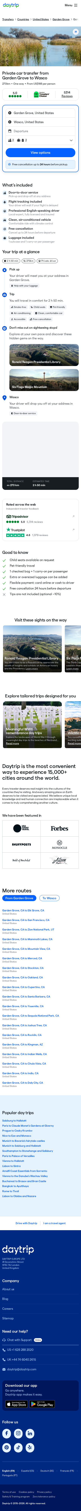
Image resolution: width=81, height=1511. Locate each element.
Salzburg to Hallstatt (14, 1120)
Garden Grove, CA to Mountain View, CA (26, 948)
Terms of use (9, 1492)
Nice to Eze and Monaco (16, 1135)
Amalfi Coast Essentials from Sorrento (24, 1170)
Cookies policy (26, 1492)
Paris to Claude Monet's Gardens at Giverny (28, 1125)
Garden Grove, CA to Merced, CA (22, 958)
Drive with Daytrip (26, 1223)
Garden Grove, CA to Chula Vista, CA (24, 1063)
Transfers (8, 19)
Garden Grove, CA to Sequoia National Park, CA (30, 1015)
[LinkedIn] (30, 1433)
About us (8, 1289)
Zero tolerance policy (44, 1496)
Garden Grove (61, 19)
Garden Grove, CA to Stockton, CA (23, 967)
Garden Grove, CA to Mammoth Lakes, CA (27, 939)
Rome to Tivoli (10, 1191)
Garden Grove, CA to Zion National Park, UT (28, 929)
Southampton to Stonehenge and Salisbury (27, 1150)
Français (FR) (67, 1471)
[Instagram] (18, 1433)
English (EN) (8, 1471)
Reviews (67, 96)
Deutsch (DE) (47, 1471)
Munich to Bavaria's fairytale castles (23, 1140)
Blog (5, 1298)
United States (41, 19)
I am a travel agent (54, 1223)
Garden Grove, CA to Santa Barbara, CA (26, 996)
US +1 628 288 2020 (20, 1349)
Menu (68, 5)
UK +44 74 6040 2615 (21, 1359)
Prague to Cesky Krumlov (17, 1130)
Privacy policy (44, 1492)
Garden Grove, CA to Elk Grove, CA (23, 910)
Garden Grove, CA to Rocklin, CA (21, 1034)
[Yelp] (30, 1448)
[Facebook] (6, 1433)
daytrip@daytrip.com (21, 1369)
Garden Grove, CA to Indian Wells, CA (24, 1054)
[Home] (11, 5)
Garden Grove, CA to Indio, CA (20, 1073)
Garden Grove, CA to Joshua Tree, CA (24, 1025)
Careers (7, 1308)
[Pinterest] (6, 1448)
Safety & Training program (16, 1496)
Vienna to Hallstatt (13, 1160)
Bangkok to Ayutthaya (15, 1186)
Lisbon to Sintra (11, 1166)
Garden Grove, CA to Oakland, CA (22, 977)
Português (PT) (9, 1475)
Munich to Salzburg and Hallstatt (21, 1145)
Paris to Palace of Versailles (18, 1155)
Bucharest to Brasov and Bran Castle (24, 1181)
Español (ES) (27, 1471)
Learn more (32, 668)
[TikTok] (18, 1448)
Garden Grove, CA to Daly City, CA (22, 1082)
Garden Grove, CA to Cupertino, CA (23, 987)
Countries (23, 19)
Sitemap (8, 1318)
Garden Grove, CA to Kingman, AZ (22, 1044)
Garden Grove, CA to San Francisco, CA (25, 920)
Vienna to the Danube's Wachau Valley (25, 1176)
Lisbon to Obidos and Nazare (19, 1196)
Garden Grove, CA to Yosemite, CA (23, 1006)
